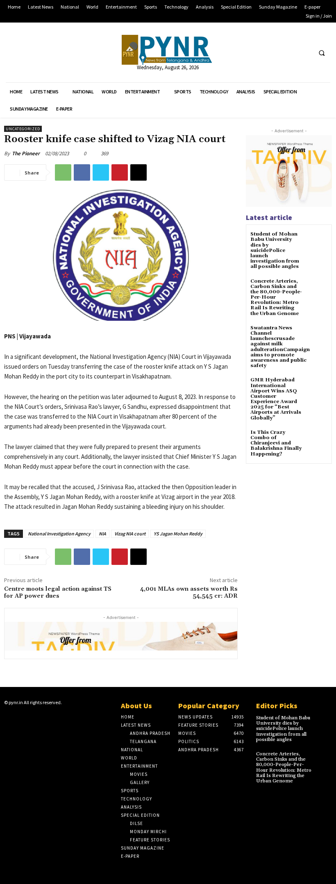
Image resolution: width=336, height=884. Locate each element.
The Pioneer (26, 153)
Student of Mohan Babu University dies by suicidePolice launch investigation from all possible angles (274, 250)
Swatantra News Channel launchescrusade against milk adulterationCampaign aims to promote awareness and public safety (280, 347)
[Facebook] (273, 52)
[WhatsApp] (63, 172)
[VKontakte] (47, 718)
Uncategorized (23, 128)
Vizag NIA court (129, 533)
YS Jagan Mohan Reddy (178, 533)
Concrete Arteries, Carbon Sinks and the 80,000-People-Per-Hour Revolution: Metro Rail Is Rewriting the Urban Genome (283, 767)
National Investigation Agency (59, 533)
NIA (102, 533)
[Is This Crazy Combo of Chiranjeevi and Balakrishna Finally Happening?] (317, 440)
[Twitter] (288, 52)
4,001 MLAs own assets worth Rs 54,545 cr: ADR (189, 592)
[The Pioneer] (168, 50)
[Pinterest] (119, 172)
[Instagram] (21, 718)
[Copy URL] (138, 172)
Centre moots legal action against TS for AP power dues (57, 592)
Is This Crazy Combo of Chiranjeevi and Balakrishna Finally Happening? (276, 443)
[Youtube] (303, 52)
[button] (321, 53)
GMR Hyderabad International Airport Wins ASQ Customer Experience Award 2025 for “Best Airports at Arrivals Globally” (275, 399)
